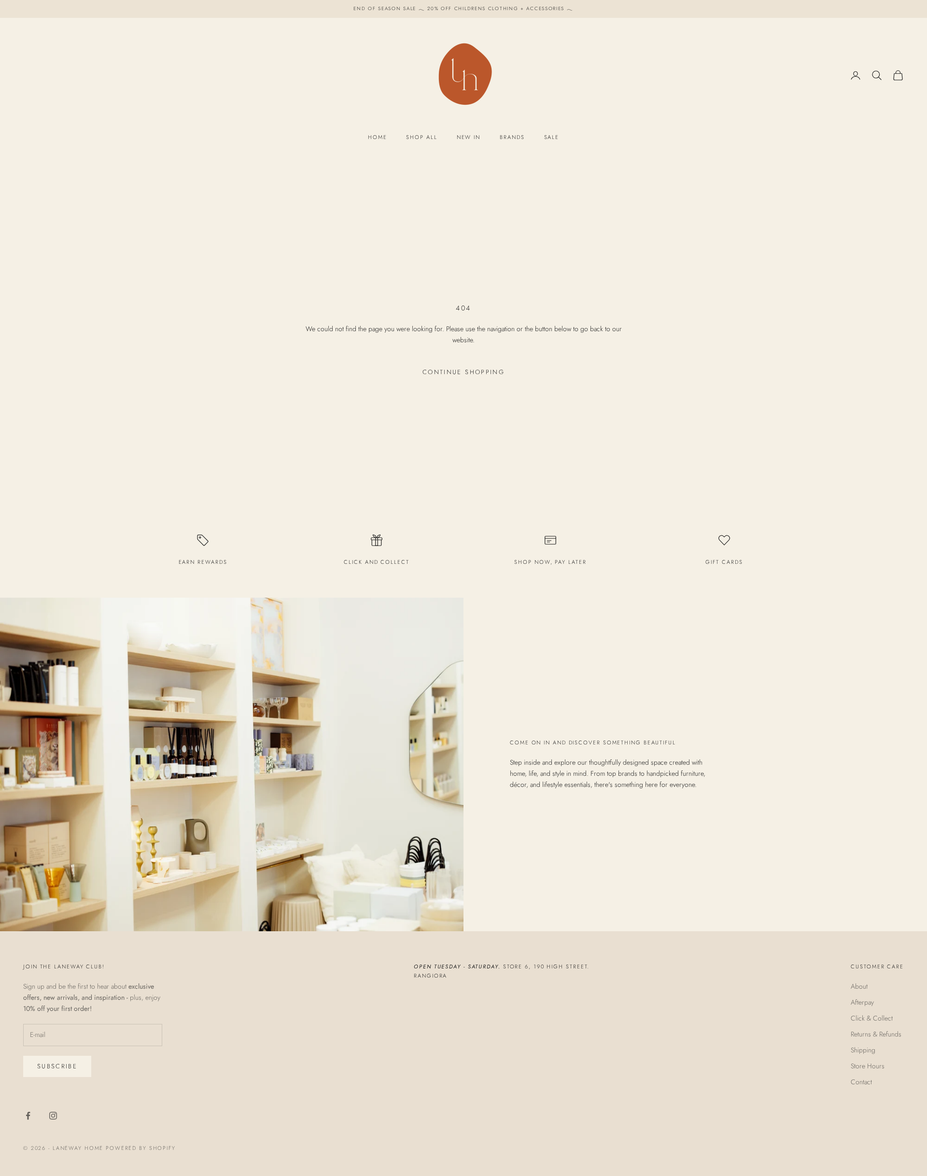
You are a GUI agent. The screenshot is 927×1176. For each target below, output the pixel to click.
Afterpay (862, 1002)
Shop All (421, 137)
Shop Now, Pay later (550, 562)
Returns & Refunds (876, 1034)
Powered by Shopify (141, 1148)
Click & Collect (872, 1018)
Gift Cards (724, 562)
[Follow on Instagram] (53, 1115)
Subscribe (57, 1066)
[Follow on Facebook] (28, 1115)
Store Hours (868, 1066)
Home (377, 137)
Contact (861, 1082)
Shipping (863, 1050)
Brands (512, 137)
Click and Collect (376, 562)
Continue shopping (463, 372)
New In (468, 137)
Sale (552, 137)
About (859, 986)
